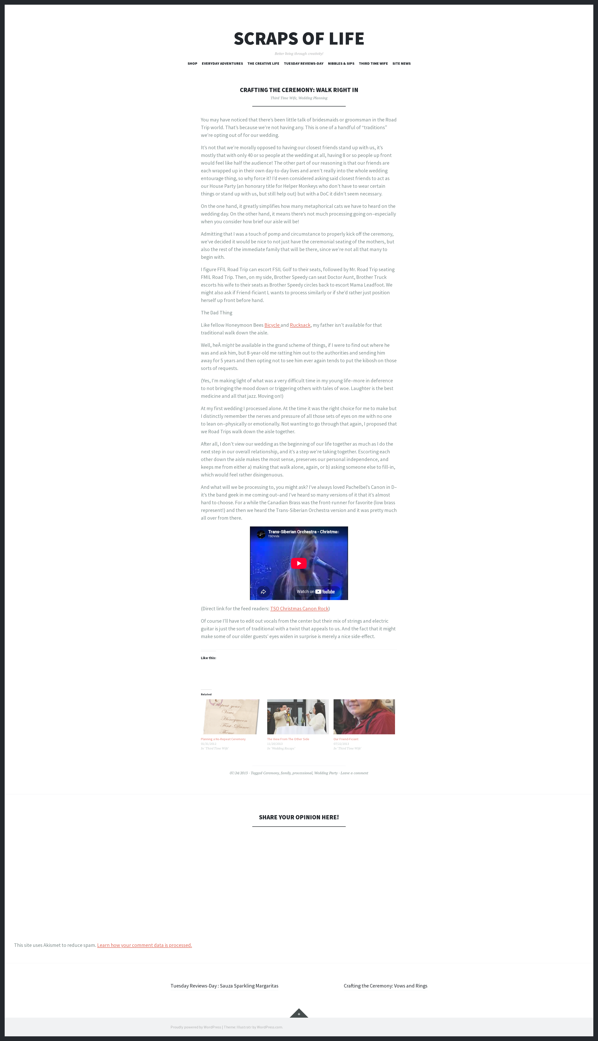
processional (302, 772)
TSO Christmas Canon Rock (299, 608)
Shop (192, 63)
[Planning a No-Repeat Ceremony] (232, 716)
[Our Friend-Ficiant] (364, 717)
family (286, 772)
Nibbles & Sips (341, 63)
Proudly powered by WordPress (196, 1027)
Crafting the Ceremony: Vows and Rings (385, 985)
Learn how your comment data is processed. (144, 945)
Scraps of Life (299, 38)
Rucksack (300, 325)
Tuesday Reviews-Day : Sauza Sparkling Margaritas (224, 985)
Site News (401, 63)
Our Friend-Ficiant (346, 739)
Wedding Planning (312, 97)
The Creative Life (263, 63)
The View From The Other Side (288, 739)
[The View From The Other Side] (298, 717)
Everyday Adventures (222, 63)
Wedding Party (326, 772)
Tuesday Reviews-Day (304, 63)
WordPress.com (269, 1027)
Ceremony (271, 772)
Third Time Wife (373, 63)
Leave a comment (354, 772)
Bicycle (272, 325)
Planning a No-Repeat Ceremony (223, 739)
